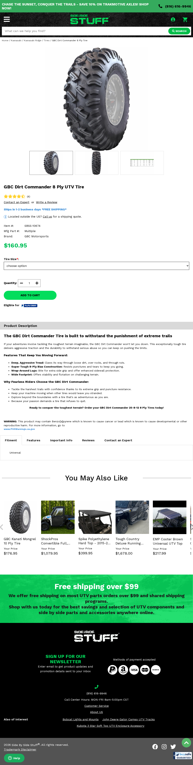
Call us (47, 216)
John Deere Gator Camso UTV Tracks (128, 719)
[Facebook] (155, 746)
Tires (47, 40)
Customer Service (96, 706)
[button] (182, 755)
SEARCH (180, 31)
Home (5, 40)
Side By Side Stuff (26, 745)
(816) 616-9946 (177, 6)
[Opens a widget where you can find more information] (14, 758)
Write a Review (46, 202)
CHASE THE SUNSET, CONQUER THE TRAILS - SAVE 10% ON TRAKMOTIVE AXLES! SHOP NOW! (75, 6)
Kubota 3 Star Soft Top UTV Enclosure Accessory (110, 726)
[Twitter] (173, 746)
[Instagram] (164, 746)
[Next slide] (190, 500)
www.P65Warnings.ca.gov (19, 429)
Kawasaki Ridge (32, 40)
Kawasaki (16, 40)
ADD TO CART (30, 295)
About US (96, 712)
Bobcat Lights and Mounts (81, 719)
